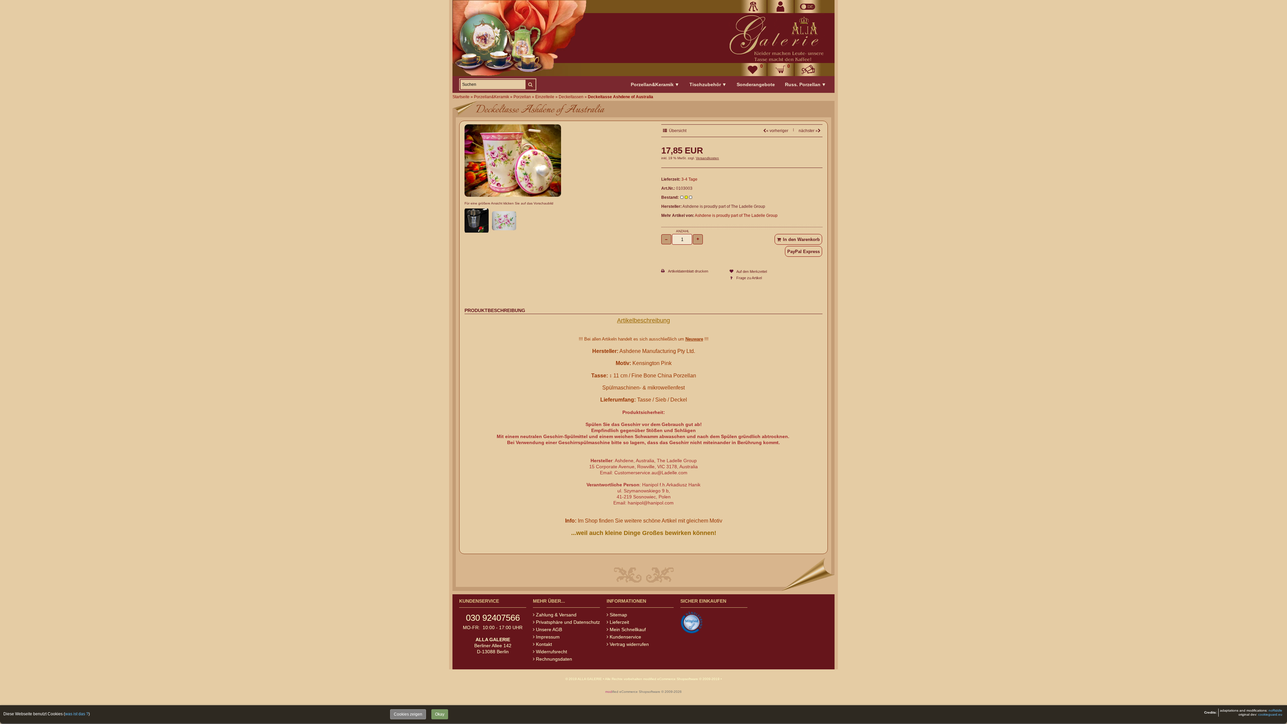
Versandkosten (707, 158)
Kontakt (544, 644)
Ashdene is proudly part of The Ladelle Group (736, 215)
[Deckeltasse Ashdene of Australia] (513, 195)
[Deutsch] (807, 6)
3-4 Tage (689, 179)
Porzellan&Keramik (655, 84)
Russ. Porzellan (805, 84)
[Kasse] (807, 69)
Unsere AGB (549, 629)
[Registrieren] (780, 6)
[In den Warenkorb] (798, 239)
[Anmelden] (753, 6)
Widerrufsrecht (551, 651)
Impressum (548, 637)
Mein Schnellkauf (628, 629)
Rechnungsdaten (554, 659)
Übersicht (676, 130)
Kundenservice (625, 637)
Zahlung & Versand (556, 614)
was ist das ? (76, 714)
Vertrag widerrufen (629, 644)
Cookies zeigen (408, 714)
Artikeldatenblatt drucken (688, 271)
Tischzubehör (708, 84)
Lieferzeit (619, 622)
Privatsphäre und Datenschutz (568, 622)
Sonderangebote (756, 84)
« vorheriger (777, 130)
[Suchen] (530, 84)
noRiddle (1275, 710)
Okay (439, 714)
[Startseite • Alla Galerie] (775, 38)
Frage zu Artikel (749, 278)
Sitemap (618, 614)
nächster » (808, 130)
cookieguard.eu (1270, 714)
